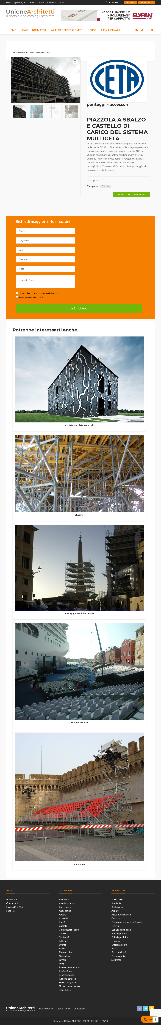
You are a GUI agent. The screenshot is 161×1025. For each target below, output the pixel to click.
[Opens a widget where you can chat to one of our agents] (149, 1019)
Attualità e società (121, 914)
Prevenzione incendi (69, 967)
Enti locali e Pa (119, 944)
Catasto (63, 925)
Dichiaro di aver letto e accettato (38, 293)
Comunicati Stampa (69, 929)
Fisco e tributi (66, 952)
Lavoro (63, 959)
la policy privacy (52, 293)
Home (33, 2)
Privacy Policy (45, 1008)
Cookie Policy (63, 1008)
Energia (115, 941)
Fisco (62, 948)
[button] (75, 62)
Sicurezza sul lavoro (69, 986)
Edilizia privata (119, 933)
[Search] (152, 30)
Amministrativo (67, 903)
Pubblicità (11, 899)
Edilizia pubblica (119, 937)
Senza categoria (67, 982)
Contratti (64, 937)
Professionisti (66, 974)
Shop (61, 2)
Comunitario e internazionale (126, 922)
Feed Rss (11, 910)
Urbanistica (65, 990)
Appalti (63, 914)
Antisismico (65, 910)
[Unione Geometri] (30, 13)
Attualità (63, 918)
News (41, 2)
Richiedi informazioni (131, 194)
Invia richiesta (79, 308)
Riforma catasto (67, 978)
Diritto (115, 925)
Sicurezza (116, 959)
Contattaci (51, 2)
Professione (65, 971)
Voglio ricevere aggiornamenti (31, 297)
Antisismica (65, 907)
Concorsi (63, 933)
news (61, 963)
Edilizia (105, 186)
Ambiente (64, 899)
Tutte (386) (117, 899)
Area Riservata (110, 30)
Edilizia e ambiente (121, 929)
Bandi (62, 922)
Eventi (62, 944)
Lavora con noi (14, 907)
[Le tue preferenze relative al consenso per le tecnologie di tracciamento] (155, 1019)
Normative (39, 30)
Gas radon (64, 956)
